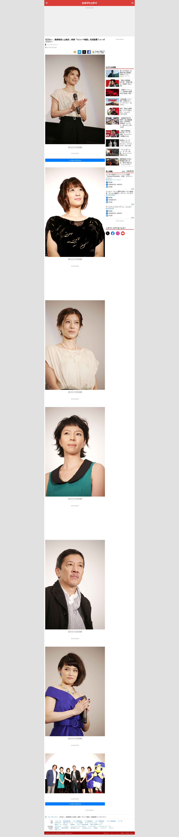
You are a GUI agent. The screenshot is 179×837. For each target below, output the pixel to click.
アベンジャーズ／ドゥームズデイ (78, 826)
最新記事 (57, 828)
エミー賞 (120, 821)
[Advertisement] (89, 22)
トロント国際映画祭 (77, 821)
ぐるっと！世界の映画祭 (82, 824)
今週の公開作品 (64, 828)
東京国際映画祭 (66, 821)
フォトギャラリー (52, 45)
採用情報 (127, 833)
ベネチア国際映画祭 (99, 821)
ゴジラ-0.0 (65, 826)
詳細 (132, 189)
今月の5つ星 (58, 822)
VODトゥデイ (58, 829)
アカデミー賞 (58, 821)
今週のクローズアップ (68, 822)
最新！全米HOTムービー (96, 824)
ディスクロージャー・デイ (105, 826)
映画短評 (96, 828)
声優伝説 (72, 824)
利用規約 (122, 833)
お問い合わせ (106, 833)
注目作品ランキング (87, 828)
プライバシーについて (115, 833)
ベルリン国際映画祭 (111, 821)
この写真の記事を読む (75, 160)
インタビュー (103, 828)
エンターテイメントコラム (91, 822)
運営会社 (132, 833)
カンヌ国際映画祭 (88, 821)
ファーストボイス (92, 826)
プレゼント (111, 828)
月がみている (58, 826)
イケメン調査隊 (79, 822)
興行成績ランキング (75, 828)
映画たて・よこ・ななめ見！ (61, 824)
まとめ (101, 822)
